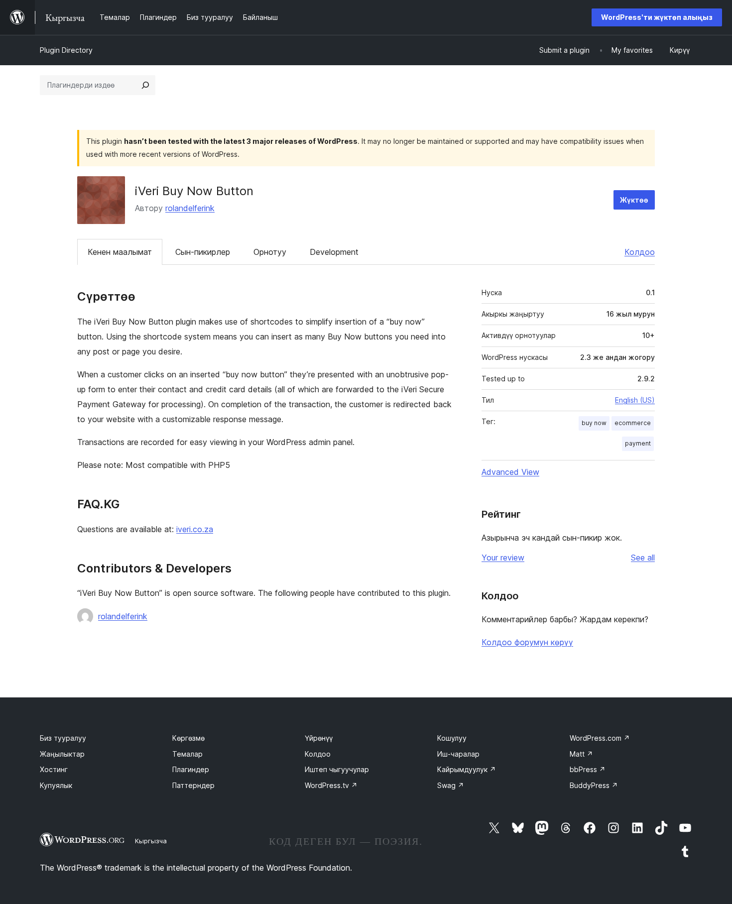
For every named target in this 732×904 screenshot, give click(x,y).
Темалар (187, 754)
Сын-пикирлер (202, 252)
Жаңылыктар (62, 754)
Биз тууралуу (63, 738)
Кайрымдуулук (466, 769)
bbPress (588, 769)
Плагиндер (190, 769)
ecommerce (632, 423)
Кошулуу (452, 738)
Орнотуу (269, 252)
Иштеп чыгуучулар (337, 769)
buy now (594, 423)
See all (643, 558)
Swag (450, 785)
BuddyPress (594, 785)
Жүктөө (634, 200)
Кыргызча (151, 841)
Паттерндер (193, 785)
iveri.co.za (194, 529)
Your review (503, 558)
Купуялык (56, 785)
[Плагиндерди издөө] (145, 85)
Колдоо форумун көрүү (527, 642)
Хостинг (54, 769)
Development (334, 252)
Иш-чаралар (458, 754)
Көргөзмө (188, 738)
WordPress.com (600, 738)
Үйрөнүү (319, 738)
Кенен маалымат (120, 252)
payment (638, 443)
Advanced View (510, 472)
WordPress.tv (331, 785)
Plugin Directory (66, 50)
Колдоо (639, 252)
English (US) (635, 400)
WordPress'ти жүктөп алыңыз (657, 17)
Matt (581, 754)
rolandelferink (190, 208)
